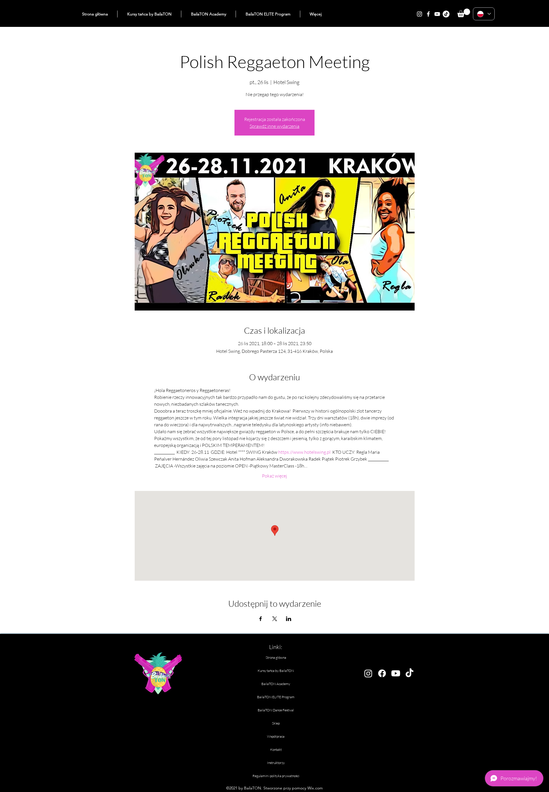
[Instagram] (419, 14)
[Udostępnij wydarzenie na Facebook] (260, 618)
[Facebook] (428, 14)
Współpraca (276, 736)
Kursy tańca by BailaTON (276, 670)
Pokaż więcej (274, 476)
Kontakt (276, 749)
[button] (463, 13)
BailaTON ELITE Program (276, 697)
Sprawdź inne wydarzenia (274, 126)
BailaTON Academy (275, 684)
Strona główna (276, 657)
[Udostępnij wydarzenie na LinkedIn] (288, 618)
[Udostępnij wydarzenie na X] (274, 618)
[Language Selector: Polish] (484, 13)
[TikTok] (446, 14)
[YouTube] (437, 14)
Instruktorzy (276, 763)
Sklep (276, 723)
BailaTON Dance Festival (276, 710)
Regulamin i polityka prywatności (275, 776)
